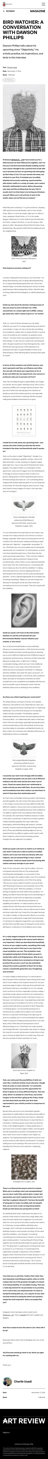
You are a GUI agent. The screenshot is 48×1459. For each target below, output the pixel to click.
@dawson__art (8, 1315)
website (23, 1315)
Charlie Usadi (12, 67)
